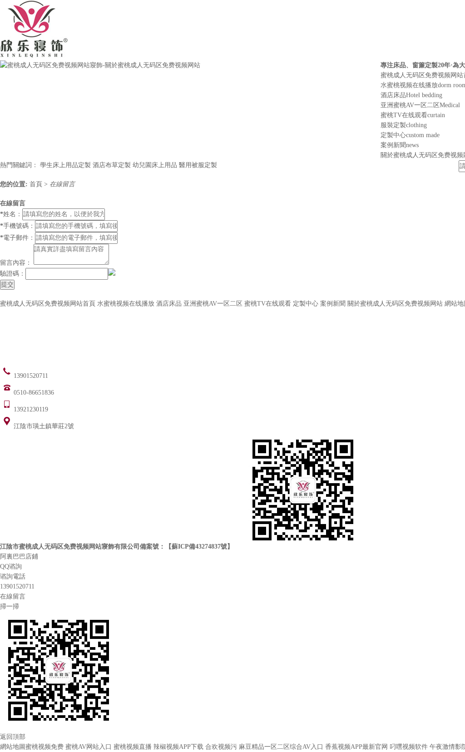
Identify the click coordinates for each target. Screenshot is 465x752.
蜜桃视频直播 (133, 746)
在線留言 (62, 184)
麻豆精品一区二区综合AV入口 (281, 746)
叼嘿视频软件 (409, 746)
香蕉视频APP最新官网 (356, 746)
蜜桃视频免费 (44, 746)
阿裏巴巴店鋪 (19, 556)
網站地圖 (12, 746)
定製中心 (410, 135)
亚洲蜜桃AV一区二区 (420, 105)
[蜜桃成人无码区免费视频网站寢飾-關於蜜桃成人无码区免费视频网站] (100, 65)
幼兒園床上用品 (155, 165)
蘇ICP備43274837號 (199, 546)
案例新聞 (400, 145)
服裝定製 (404, 125)
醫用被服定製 (198, 165)
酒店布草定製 (112, 165)
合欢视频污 (221, 746)
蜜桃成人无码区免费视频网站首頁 (47, 303)
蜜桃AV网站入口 (88, 746)
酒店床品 (411, 95)
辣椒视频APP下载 (178, 746)
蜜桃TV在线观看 (413, 115)
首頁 (37, 184)
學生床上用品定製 (65, 165)
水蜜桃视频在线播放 (125, 303)
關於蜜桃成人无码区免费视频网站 (395, 303)
